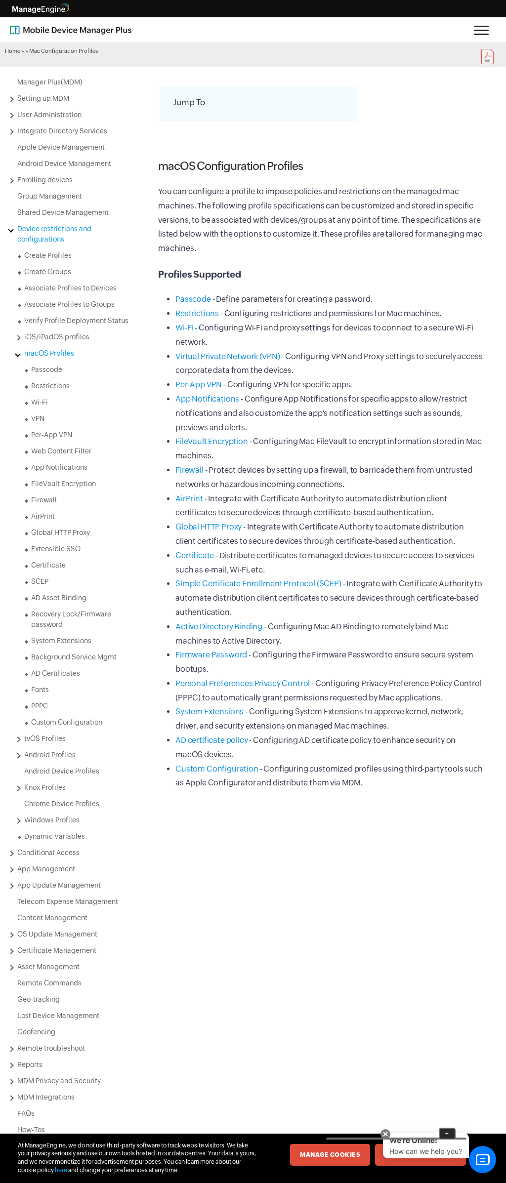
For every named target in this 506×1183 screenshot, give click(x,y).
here (61, 1170)
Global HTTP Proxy (60, 532)
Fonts (40, 689)
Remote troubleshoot (51, 1048)
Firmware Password (211, 654)
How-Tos (31, 1130)
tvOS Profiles (45, 738)
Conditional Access (48, 853)
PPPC (39, 706)
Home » (14, 51)
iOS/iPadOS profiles (56, 337)
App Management (46, 869)
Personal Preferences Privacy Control (242, 683)
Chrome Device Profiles (61, 804)
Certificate (48, 565)
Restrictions (50, 386)
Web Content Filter (61, 451)
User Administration (49, 115)
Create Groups (47, 272)
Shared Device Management (63, 212)
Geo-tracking (38, 999)
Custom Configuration (66, 722)
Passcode (46, 369)
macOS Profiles (49, 353)
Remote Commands (49, 983)
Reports (29, 1064)
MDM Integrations (46, 1097)
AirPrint (43, 516)
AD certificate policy (211, 740)
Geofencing (36, 1032)
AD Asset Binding (58, 598)
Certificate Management (56, 950)
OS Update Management (57, 934)
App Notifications (59, 467)
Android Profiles (50, 755)
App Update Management (59, 885)
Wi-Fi (39, 402)
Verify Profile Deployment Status (76, 321)
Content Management (52, 918)
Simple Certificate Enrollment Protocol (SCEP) (258, 583)
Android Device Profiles (61, 771)
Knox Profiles (45, 787)
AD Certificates (55, 673)
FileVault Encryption (63, 484)
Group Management (49, 196)
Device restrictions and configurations (54, 234)
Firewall (44, 500)
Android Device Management (64, 163)
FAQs (26, 1113)
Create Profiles (48, 255)
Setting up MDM (43, 98)
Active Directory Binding (218, 626)
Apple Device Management (61, 147)
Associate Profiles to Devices (70, 288)
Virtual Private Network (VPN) (227, 356)
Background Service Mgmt (74, 657)
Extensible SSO (56, 549)
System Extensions (61, 641)
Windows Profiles (52, 820)
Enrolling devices (45, 180)
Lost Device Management (58, 1016)
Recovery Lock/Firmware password (71, 619)
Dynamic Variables (54, 836)
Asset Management (48, 967)
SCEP (39, 581)
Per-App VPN (51, 435)
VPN (37, 418)
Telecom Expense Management (67, 901)
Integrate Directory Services (62, 131)
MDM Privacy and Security (59, 1081)
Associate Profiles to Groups (69, 304)
